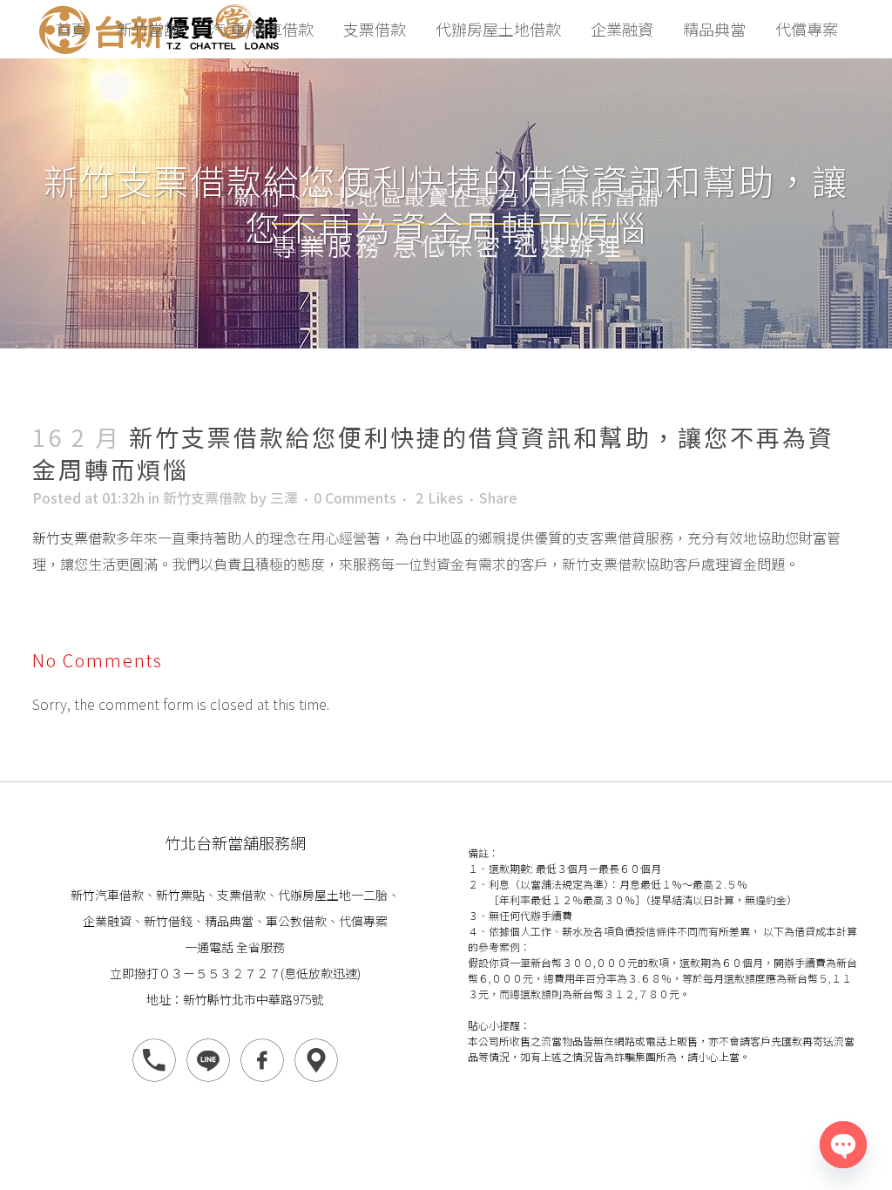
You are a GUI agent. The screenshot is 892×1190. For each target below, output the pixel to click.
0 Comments (355, 497)
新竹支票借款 (205, 497)
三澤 (284, 497)
